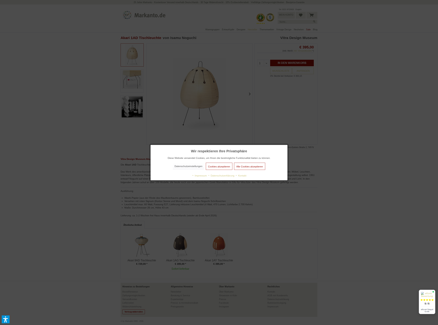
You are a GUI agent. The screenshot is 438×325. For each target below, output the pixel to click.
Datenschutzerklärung (222, 175)
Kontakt (241, 175)
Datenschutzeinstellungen (188, 166)
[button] (6, 319)
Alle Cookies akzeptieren (249, 166)
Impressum (200, 175)
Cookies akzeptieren (219, 166)
